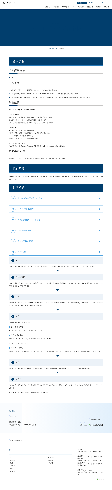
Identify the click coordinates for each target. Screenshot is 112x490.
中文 (102, 3)
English (91, 3)
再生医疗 (12, 463)
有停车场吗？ (23, 252)
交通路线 (98, 7)
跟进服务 (90, 7)
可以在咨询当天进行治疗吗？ (30, 198)
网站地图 (12, 471)
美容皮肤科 (13, 466)
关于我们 (12, 460)
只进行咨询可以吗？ (26, 209)
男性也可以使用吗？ (26, 241)
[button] (56, 198)
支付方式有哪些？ (25, 230)
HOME (49, 48)
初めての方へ (55, 48)
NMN (11, 468)
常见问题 (106, 7)
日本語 (80, 3)
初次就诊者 (51, 457)
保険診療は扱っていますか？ (30, 220)
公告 (49, 466)
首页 (11, 457)
